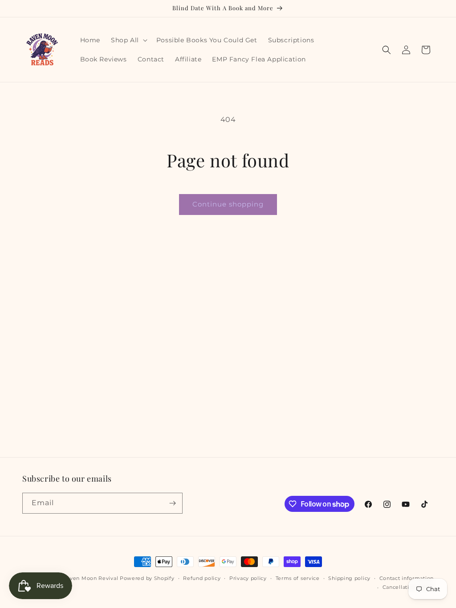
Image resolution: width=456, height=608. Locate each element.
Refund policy (201, 578)
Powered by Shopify (147, 578)
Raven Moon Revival (90, 578)
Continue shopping (228, 204)
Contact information (406, 578)
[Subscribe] (172, 503)
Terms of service (298, 578)
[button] (128, 40)
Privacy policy (248, 578)
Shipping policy (349, 578)
